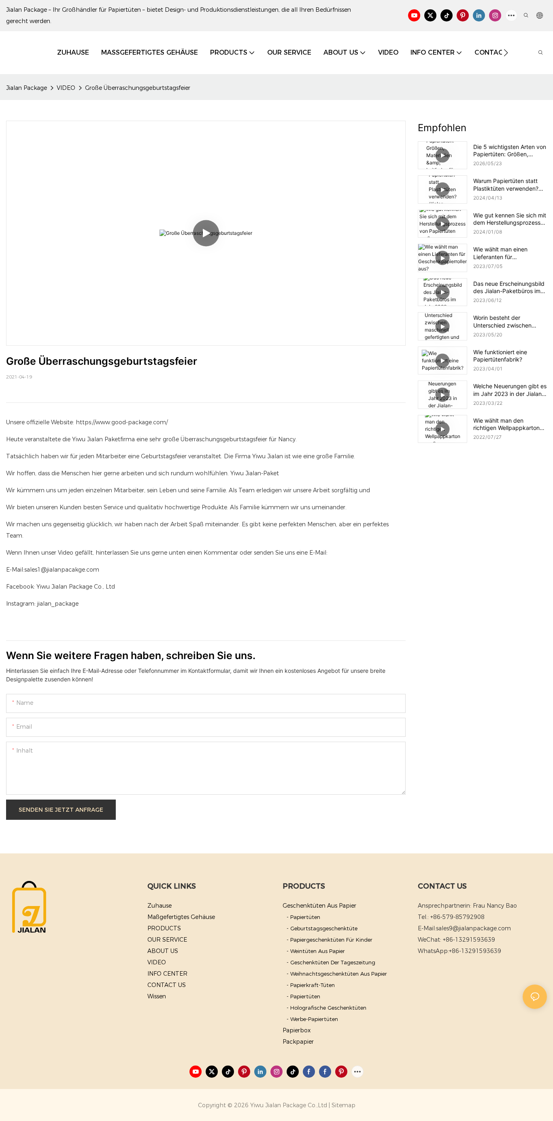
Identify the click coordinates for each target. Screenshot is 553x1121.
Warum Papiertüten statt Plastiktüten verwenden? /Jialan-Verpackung (505, 184)
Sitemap (343, 1105)
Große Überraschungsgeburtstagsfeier (137, 87)
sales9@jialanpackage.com (473, 928)
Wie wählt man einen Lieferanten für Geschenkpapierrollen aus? (508, 253)
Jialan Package (26, 87)
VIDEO (66, 87)
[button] (506, 52)
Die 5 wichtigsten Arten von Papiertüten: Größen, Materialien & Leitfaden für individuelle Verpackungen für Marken (509, 150)
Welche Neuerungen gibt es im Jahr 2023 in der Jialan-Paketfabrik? (510, 390)
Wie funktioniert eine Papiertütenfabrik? (500, 356)
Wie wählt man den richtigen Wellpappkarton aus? (506, 424)
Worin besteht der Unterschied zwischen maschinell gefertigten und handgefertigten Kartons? (508, 321)
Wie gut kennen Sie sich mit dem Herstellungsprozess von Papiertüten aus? (509, 219)
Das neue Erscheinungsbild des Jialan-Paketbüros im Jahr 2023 (508, 287)
